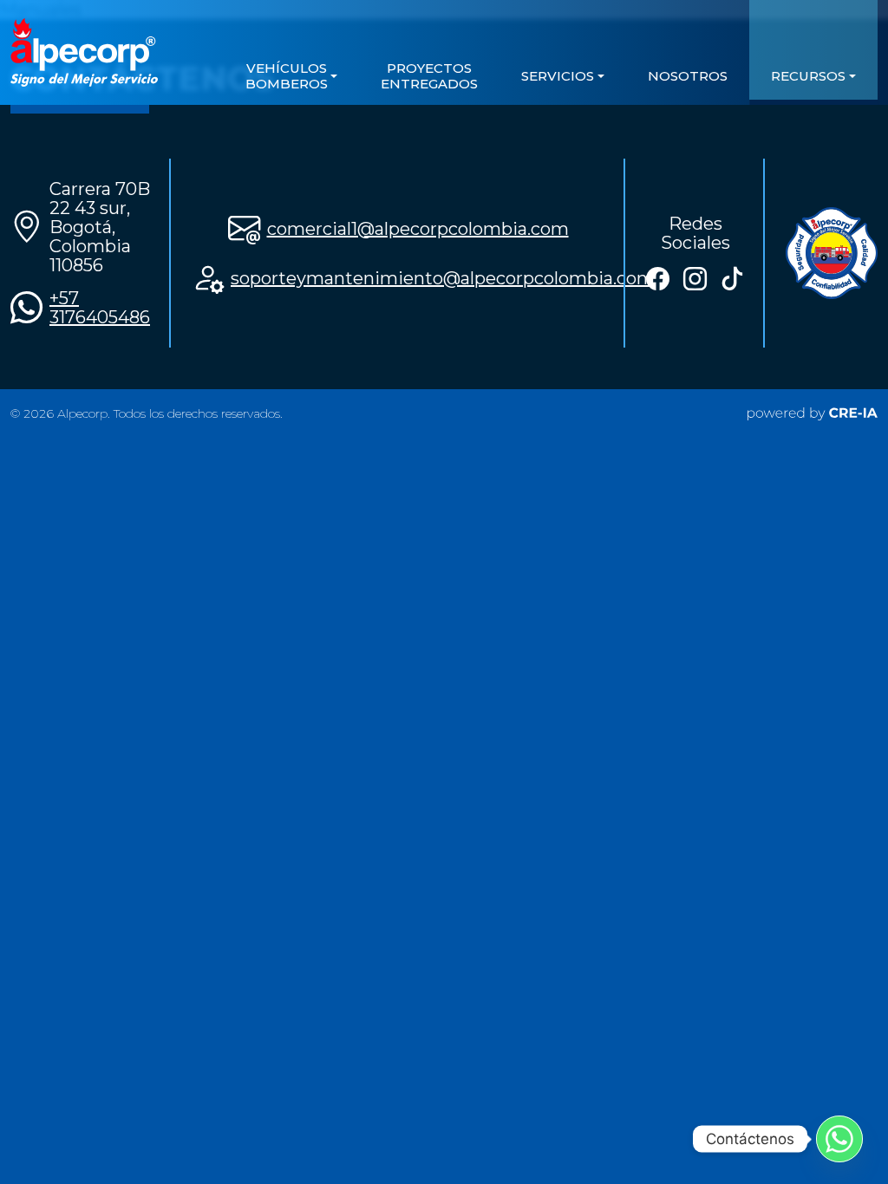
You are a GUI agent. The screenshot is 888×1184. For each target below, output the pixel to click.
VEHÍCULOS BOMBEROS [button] (286, 76)
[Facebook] (657, 279)
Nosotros (688, 76)
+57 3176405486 (99, 308)
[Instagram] (695, 279)
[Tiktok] (732, 279)
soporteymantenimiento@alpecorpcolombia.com (443, 278)
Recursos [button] (808, 76)
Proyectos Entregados (429, 76)
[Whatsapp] (839, 1139)
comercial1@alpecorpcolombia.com (418, 228)
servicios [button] (557, 76)
